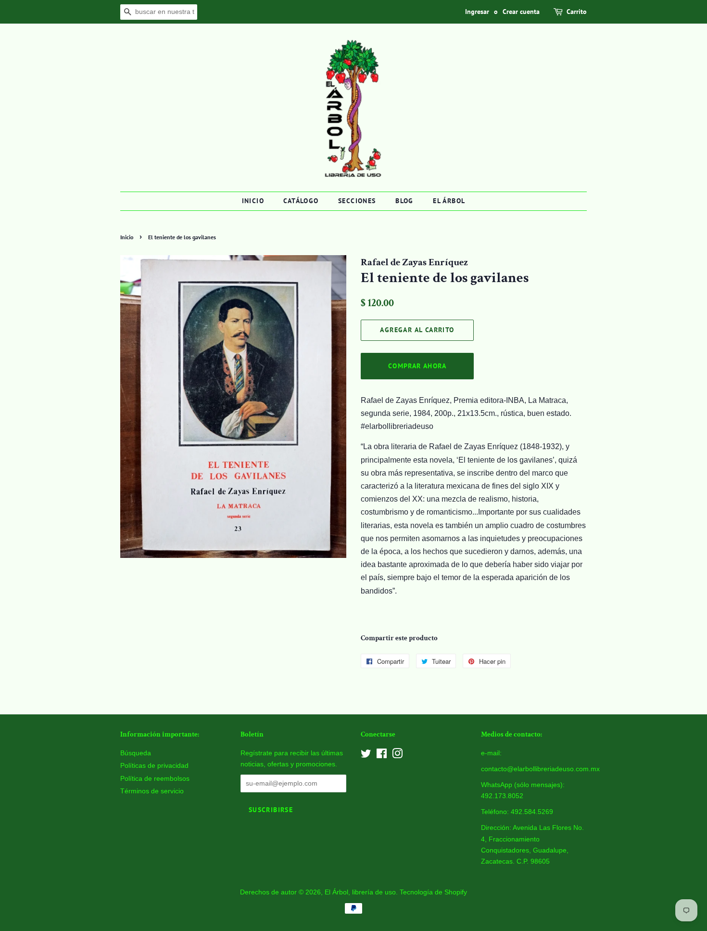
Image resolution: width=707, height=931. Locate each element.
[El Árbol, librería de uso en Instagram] (397, 755)
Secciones (357, 200)
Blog (404, 200)
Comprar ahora (417, 366)
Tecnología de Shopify (433, 892)
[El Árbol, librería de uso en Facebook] (381, 755)
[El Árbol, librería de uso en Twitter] (366, 755)
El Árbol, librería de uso (360, 892)
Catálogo (300, 200)
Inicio (253, 200)
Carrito (577, 11)
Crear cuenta (521, 11)
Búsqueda (135, 753)
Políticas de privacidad (154, 765)
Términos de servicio (152, 791)
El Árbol (449, 200)
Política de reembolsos (154, 778)
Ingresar (477, 11)
